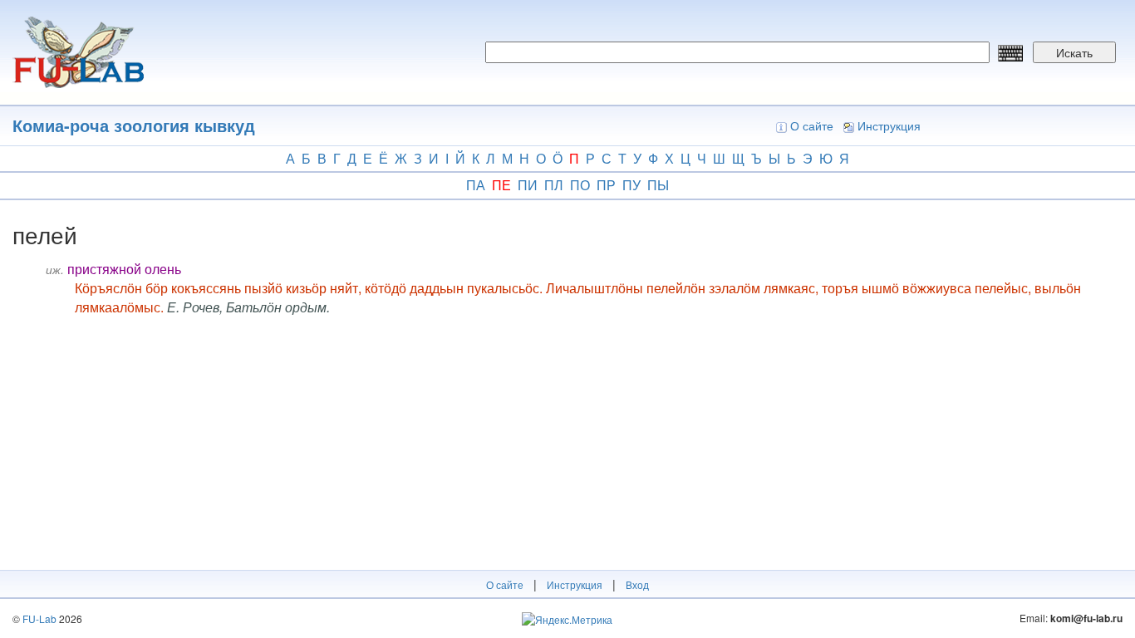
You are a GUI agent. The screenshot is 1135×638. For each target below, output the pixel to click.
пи (528, 184)
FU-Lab (39, 618)
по (580, 184)
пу (631, 184)
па (475, 184)
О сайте (811, 125)
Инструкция (889, 125)
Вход (637, 584)
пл (553, 184)
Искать (1074, 52)
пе (501, 184)
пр (606, 184)
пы (658, 184)
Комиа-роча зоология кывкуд (133, 125)
